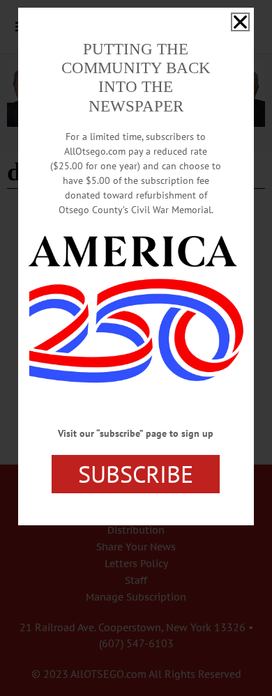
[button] (240, 22)
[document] (136, 348)
